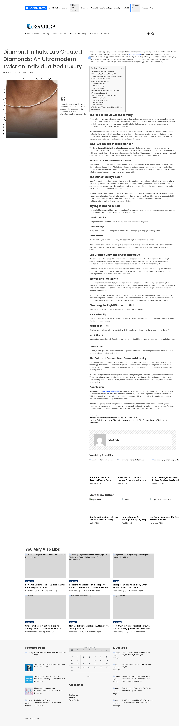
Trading (46, 34)
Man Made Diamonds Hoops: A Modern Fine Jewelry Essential (99, 480)
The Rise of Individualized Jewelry (104, 71)
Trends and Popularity (100, 93)
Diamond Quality (100, 98)
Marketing (82, 34)
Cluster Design (100, 86)
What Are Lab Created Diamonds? (104, 74)
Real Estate (29, 581)
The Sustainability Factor (101, 79)
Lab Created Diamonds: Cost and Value (105, 91)
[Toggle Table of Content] (121, 68)
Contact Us (105, 34)
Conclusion (96, 110)
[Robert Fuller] (100, 440)
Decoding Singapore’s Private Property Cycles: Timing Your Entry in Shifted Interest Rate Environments (89, 587)
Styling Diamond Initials (100, 81)
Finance (73, 34)
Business (35, 34)
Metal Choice (100, 102)
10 (72, 660)
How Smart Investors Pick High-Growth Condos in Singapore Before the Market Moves (104, 520)
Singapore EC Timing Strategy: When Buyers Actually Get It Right (81, 8)
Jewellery (73, 622)
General (93, 34)
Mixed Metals (100, 88)
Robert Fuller (114, 440)
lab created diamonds (111, 391)
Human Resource (59, 34)
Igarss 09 (73, 697)
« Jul (88, 676)
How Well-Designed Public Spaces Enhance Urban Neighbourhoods (45, 586)
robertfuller (29, 72)
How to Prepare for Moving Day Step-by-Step (134, 518)
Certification (99, 104)
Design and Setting (102, 100)
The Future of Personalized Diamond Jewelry (107, 107)
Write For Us (74, 700)
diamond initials (134, 54)
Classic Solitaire (100, 83)
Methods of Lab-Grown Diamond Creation (108, 76)
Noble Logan (54, 591)
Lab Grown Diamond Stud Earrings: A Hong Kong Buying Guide (131, 480)
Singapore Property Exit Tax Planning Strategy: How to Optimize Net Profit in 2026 (148, 8)
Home (27, 34)
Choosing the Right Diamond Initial (104, 95)
